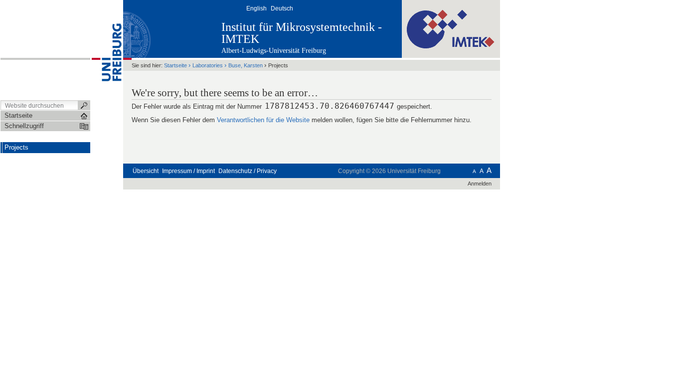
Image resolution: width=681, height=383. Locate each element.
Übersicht (146, 171)
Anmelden (480, 184)
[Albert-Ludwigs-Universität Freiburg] (106, 49)
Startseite (175, 65)
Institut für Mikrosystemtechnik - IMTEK (301, 32)
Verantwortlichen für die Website (263, 120)
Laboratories (207, 65)
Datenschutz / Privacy (247, 171)
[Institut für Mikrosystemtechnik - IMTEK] (451, 28)
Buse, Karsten (245, 65)
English (256, 8)
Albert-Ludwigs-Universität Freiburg (273, 50)
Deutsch (282, 8)
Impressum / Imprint (188, 171)
